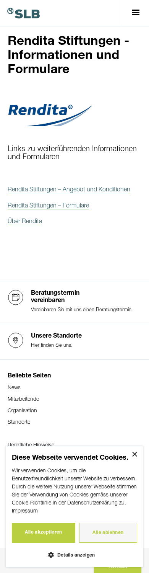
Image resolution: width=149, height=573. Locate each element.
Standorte (19, 422)
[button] (74, 554)
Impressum (25, 511)
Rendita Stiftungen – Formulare (48, 206)
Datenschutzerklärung (92, 503)
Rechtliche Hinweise (31, 445)
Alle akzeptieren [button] (43, 532)
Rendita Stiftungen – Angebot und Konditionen (69, 190)
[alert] (74, 506)
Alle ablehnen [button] (107, 533)
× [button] (134, 454)
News (14, 388)
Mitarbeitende (23, 399)
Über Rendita (25, 222)
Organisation (22, 411)
